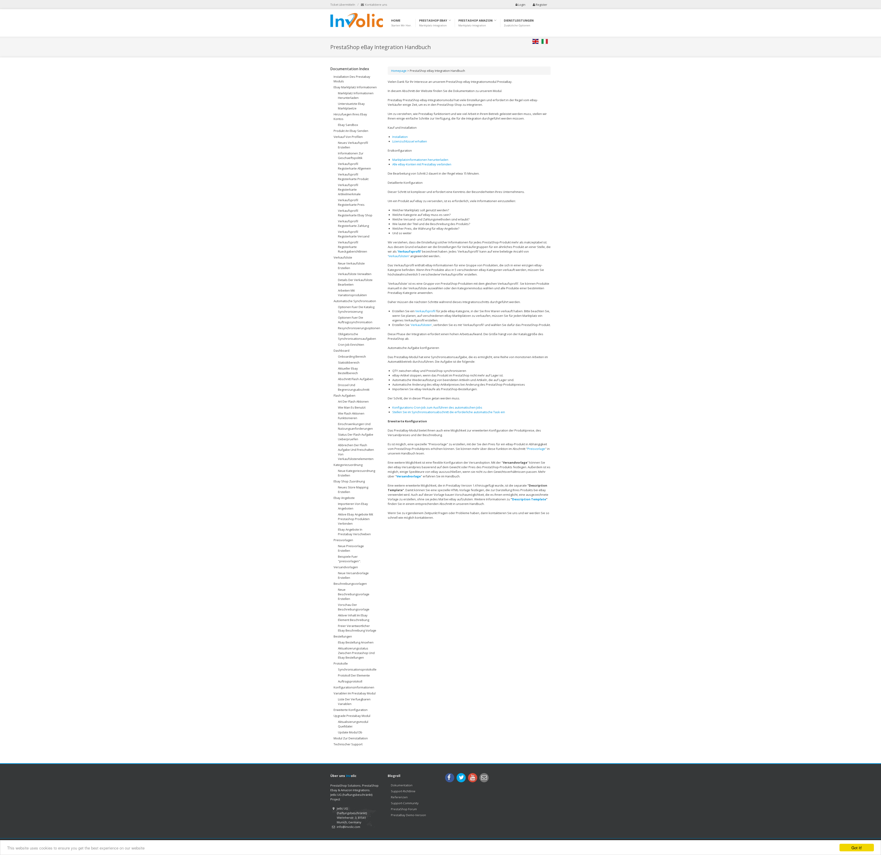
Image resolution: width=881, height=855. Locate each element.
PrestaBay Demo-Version (408, 815)
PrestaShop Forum (404, 809)
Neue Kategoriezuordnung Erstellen (356, 473)
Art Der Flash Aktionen (353, 401)
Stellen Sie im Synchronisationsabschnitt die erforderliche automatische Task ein (448, 412)
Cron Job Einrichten (351, 345)
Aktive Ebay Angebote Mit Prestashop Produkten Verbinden (355, 519)
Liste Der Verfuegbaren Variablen (354, 701)
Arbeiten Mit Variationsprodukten (352, 292)
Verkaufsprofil (425, 311)
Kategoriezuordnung (348, 465)
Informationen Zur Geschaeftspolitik (350, 155)
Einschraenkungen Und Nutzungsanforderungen (355, 426)
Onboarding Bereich (352, 356)
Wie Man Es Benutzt (351, 407)
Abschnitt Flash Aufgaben (355, 379)
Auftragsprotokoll (350, 681)
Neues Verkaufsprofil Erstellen (353, 145)
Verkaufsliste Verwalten (354, 274)
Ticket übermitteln (342, 5)
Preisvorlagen (343, 540)
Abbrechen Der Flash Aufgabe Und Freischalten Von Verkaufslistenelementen (356, 452)
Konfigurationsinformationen (354, 687)
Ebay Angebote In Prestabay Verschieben (354, 531)
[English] (536, 41)
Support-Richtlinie (403, 791)
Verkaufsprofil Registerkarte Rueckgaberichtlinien (352, 246)
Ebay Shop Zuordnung (349, 481)
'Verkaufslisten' (421, 325)
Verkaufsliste (343, 257)
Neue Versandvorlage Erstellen (353, 575)
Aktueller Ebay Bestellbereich (348, 370)
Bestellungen (343, 636)
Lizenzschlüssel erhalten (409, 141)
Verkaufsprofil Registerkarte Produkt (353, 176)
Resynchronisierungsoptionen (359, 328)
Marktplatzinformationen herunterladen (420, 160)
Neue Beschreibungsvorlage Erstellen (353, 594)
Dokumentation (402, 785)
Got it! (856, 847)
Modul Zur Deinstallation (351, 738)
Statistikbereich (349, 362)
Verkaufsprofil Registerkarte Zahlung (353, 223)
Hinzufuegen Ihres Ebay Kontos (350, 116)
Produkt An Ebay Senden (351, 131)
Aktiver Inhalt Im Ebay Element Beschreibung (353, 617)
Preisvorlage (536, 449)
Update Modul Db (350, 732)
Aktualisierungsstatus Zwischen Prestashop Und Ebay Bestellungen (356, 653)
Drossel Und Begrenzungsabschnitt (353, 387)
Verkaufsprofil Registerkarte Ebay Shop (355, 213)
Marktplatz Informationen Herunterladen (356, 95)
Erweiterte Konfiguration (351, 710)
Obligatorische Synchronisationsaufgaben (357, 336)
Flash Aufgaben (344, 395)
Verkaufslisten (398, 256)
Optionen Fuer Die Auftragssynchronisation (355, 319)
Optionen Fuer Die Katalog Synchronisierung (356, 309)
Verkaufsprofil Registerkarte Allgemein (354, 166)
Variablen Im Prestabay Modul (355, 693)
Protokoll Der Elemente (354, 675)
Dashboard (341, 350)
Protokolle (341, 663)
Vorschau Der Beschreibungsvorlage (353, 607)
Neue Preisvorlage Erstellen (351, 548)
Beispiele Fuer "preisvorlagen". (349, 558)
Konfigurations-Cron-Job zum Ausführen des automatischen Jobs (437, 407)
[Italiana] (546, 41)
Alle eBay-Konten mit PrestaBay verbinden (421, 164)
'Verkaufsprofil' (409, 251)
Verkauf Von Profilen (348, 137)
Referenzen (399, 797)
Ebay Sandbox (348, 125)
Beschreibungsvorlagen (350, 584)
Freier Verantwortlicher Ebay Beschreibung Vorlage (357, 628)
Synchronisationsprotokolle (357, 669)
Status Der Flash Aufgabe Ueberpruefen (355, 436)
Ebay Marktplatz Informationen (355, 87)
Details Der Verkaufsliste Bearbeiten (355, 282)
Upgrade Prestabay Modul (352, 716)
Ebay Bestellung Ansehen (356, 642)
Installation (400, 137)
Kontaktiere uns (375, 5)
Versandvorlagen (346, 567)
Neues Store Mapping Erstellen (353, 489)
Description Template (529, 499)
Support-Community (405, 803)
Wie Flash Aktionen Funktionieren (351, 415)
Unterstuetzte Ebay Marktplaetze (351, 106)
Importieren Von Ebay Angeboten (353, 506)
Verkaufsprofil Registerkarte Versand (353, 234)
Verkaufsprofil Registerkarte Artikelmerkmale (349, 189)
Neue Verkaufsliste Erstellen (351, 265)
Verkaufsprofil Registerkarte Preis (351, 202)
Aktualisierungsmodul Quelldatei (353, 724)
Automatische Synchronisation (355, 301)
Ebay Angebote (344, 498)
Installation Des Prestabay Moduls (352, 79)
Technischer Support (348, 744)
